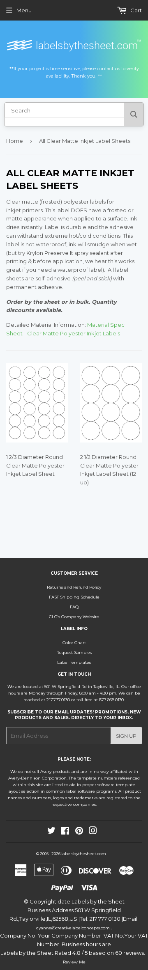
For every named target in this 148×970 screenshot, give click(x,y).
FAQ (74, 607)
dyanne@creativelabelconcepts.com (73, 928)
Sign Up (126, 736)
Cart (135, 10)
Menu (24, 10)
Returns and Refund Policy (74, 587)
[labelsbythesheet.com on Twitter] (51, 832)
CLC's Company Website (74, 616)
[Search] (133, 114)
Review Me (74, 962)
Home (14, 141)
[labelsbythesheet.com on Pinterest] (79, 832)
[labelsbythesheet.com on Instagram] (93, 832)
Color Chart (74, 642)
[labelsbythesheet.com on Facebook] (65, 832)
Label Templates (74, 662)
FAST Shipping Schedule (74, 597)
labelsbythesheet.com (83, 853)
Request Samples (74, 652)
